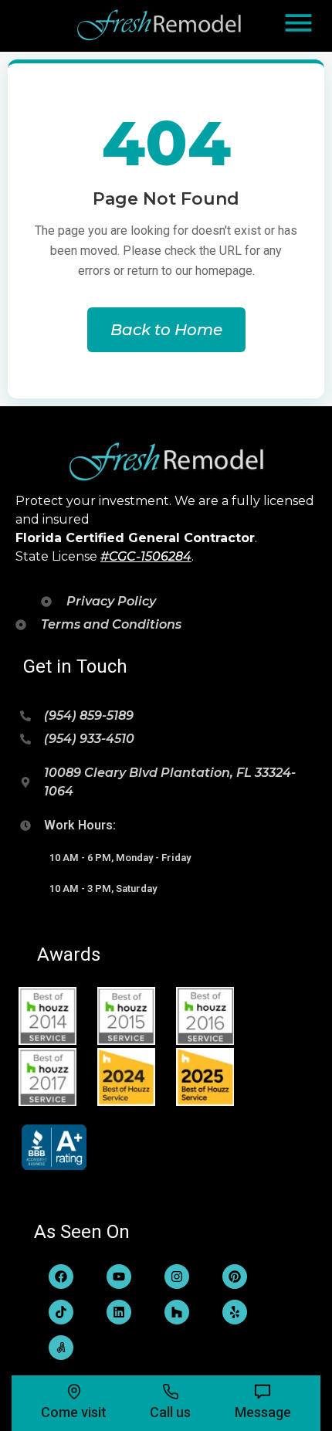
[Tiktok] (61, 1312)
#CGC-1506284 (145, 556)
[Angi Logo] (61, 1347)
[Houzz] (176, 1312)
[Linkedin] (119, 1312)
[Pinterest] (234, 1276)
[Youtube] (119, 1276)
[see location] (74, 1392)
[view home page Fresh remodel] (160, 25)
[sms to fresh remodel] (262, 1392)
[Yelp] (234, 1312)
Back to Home (166, 329)
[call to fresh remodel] (171, 1392)
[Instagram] (176, 1276)
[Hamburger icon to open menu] (298, 22)
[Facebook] (61, 1276)
